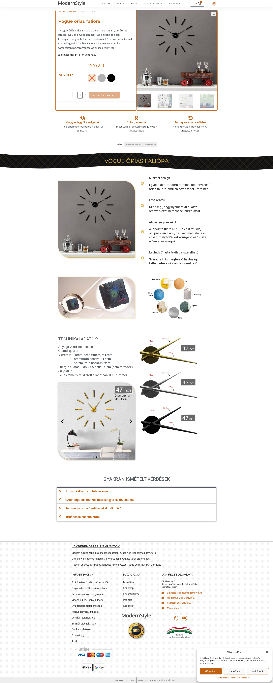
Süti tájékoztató (223, 678)
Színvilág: (66, 75)
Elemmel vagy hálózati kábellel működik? (92, 508)
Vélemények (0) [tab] (150, 144)
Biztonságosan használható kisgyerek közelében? (99, 500)
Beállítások (257, 671)
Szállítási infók (153, 3)
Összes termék (111, 3)
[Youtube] (184, 618)
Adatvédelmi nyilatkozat (240, 678)
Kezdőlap (62, 11)
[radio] (101, 78)
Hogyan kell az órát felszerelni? (86, 491)
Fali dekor (73, 11)
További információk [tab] (133, 144)
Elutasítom (234, 671)
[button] (267, 652)
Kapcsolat (174, 3)
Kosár (134, 3)
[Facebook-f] (175, 618)
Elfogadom (210, 671)
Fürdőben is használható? (82, 517)
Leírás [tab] (119, 144)
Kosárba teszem (104, 95)
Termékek (128, 582)
